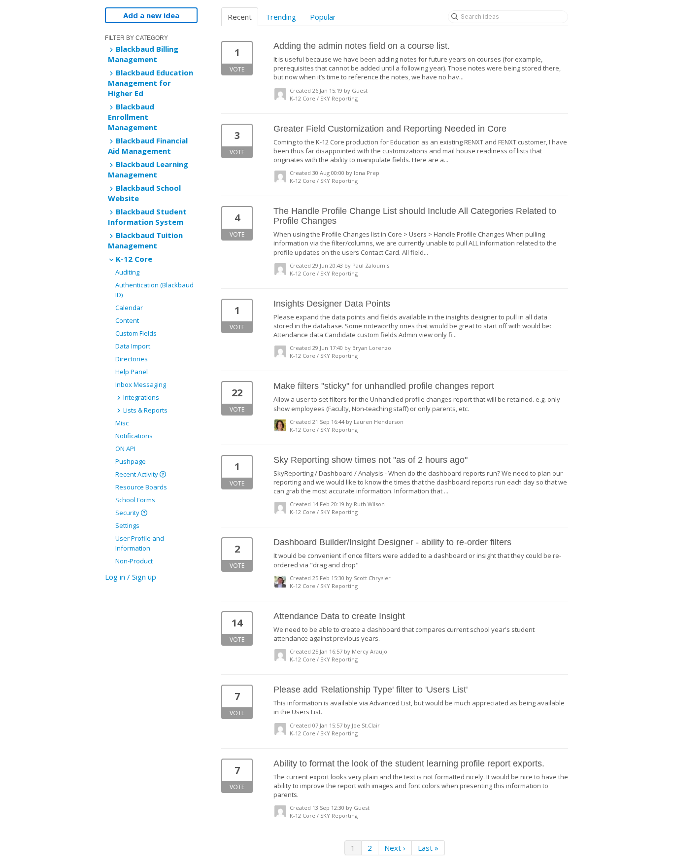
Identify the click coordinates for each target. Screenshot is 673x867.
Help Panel (131, 371)
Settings (127, 525)
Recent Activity (137, 474)
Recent (240, 17)
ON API (125, 448)
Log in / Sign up (130, 577)
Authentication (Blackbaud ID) (154, 289)
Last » (428, 848)
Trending (281, 17)
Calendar (129, 307)
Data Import (132, 346)
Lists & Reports (145, 410)
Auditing (127, 272)
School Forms (135, 499)
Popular (323, 17)
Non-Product (134, 560)
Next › (394, 848)
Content (127, 320)
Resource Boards (141, 487)
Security (128, 512)
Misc (122, 422)
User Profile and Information (139, 543)
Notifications (134, 435)
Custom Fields (136, 333)
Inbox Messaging (140, 384)
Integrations (140, 397)
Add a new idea (151, 15)
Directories (131, 358)
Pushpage (130, 461)
